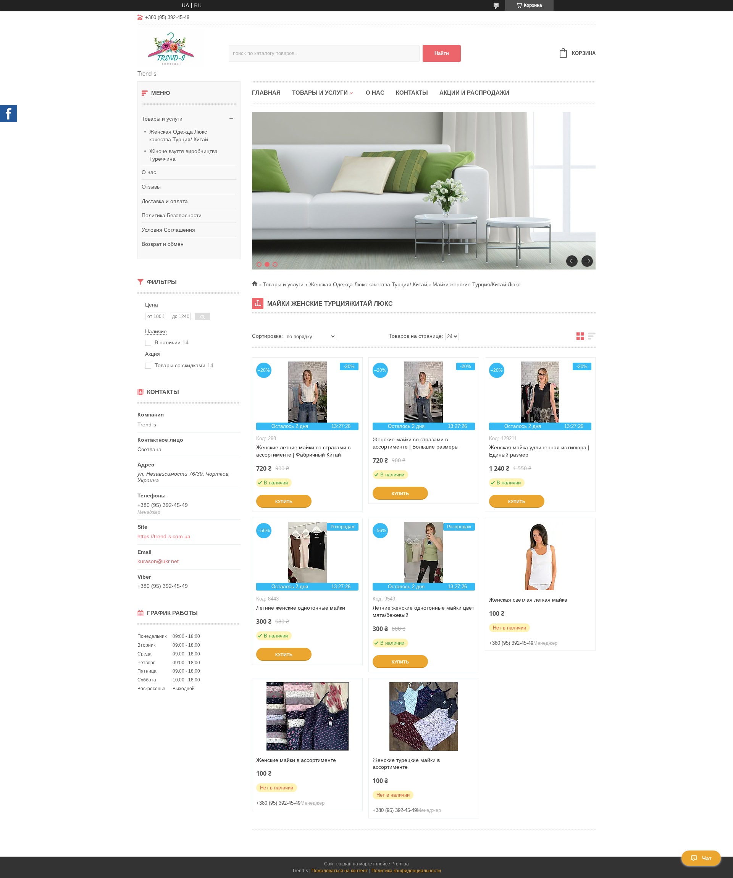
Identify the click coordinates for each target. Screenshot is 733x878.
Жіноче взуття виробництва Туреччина (183, 155)
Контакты (412, 92)
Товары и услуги (162, 119)
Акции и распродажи (474, 92)
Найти (441, 53)
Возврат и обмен (163, 244)
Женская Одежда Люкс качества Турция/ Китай (178, 135)
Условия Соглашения (168, 230)
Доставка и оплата (165, 201)
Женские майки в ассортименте (296, 760)
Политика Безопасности (172, 215)
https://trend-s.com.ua (164, 536)
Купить (283, 501)
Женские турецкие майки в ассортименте (406, 763)
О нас (149, 172)
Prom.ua (400, 864)
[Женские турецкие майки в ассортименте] (424, 716)
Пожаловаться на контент (340, 870)
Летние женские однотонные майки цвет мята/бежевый (423, 611)
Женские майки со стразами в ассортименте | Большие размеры (416, 443)
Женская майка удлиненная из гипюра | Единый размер (539, 451)
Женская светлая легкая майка (528, 600)
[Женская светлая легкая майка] (540, 556)
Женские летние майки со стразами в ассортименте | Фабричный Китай (303, 451)
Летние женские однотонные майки (300, 608)
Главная (266, 92)
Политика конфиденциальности (406, 870)
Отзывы (151, 187)
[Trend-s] (183, 48)
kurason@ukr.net (158, 561)
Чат (707, 858)
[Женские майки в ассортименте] (307, 716)
